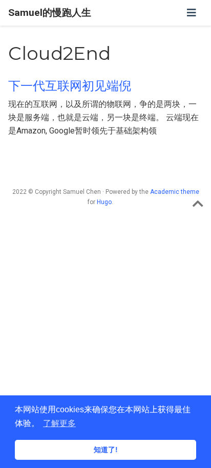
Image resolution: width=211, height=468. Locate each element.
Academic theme (174, 191)
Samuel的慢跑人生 (49, 12)
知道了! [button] (106, 449)
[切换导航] (191, 12)
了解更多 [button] (59, 423)
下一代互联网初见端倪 (69, 85)
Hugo (104, 202)
